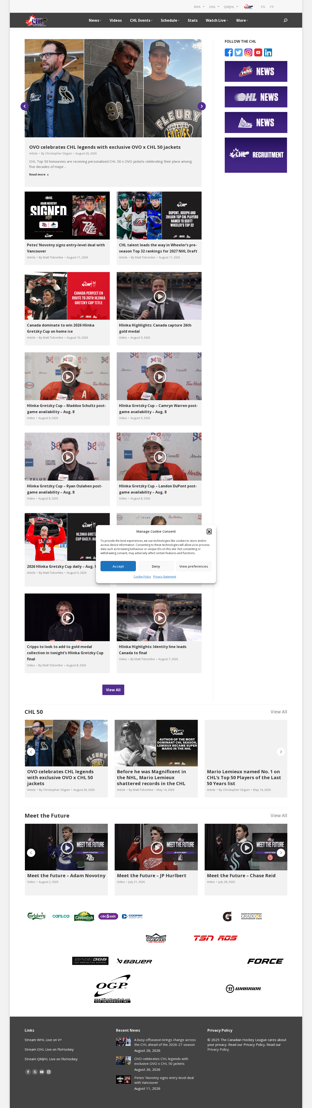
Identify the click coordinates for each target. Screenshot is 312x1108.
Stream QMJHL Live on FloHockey (51, 1059)
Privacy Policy (218, 1049)
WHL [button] (198, 6)
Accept (118, 566)
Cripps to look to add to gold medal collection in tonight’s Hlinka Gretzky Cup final (65, 653)
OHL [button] (213, 6)
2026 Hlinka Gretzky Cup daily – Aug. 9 (62, 566)
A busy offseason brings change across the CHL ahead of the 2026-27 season (165, 1042)
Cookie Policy (142, 577)
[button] (209, 531)
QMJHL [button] (229, 6)
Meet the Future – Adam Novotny (66, 875)
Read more (37, 174)
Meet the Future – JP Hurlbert (151, 875)
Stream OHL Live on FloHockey (49, 1049)
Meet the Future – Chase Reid (241, 875)
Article (33, 153)
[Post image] (123, 1041)
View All (279, 712)
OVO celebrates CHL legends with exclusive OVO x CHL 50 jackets (105, 147)
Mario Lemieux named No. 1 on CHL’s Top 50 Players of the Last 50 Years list (244, 777)
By (56, 153)
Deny (156, 566)
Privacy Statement (164, 577)
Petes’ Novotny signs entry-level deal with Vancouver (164, 1080)
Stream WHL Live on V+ (43, 1039)
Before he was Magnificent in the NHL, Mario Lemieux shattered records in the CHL (151, 777)
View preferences (193, 566)
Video (123, 337)
